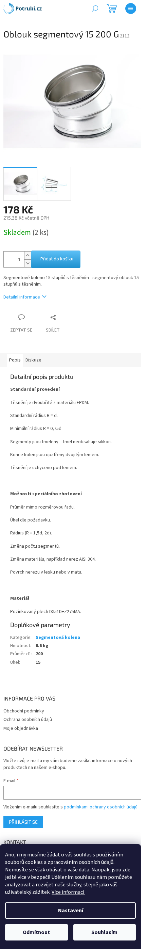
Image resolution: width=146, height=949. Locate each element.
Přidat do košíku (56, 259)
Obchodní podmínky (23, 711)
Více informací (68, 892)
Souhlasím (104, 932)
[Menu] (131, 8)
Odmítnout (36, 932)
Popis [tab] (15, 360)
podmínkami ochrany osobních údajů (101, 807)
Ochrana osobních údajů (27, 719)
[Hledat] (95, 8)
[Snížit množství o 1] (27, 263)
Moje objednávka (20, 728)
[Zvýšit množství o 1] (27, 255)
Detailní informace (21, 297)
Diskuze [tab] (33, 360)
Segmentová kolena (58, 637)
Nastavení (70, 910)
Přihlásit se (23, 822)
